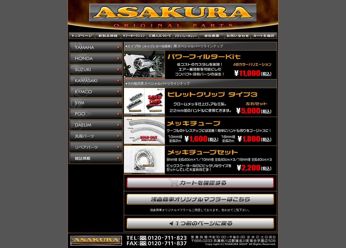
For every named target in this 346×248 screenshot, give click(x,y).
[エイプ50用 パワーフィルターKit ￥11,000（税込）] (219, 77)
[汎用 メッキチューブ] (144, 144)
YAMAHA (95, 47)
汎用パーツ (95, 136)
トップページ (82, 36)
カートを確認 (264, 36)
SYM (95, 103)
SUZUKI (95, 69)
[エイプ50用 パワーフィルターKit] (144, 77)
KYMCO (95, 92)
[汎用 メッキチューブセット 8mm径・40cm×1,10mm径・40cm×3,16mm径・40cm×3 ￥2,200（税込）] (219, 172)
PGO (95, 114)
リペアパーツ (95, 147)
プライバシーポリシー (186, 36)
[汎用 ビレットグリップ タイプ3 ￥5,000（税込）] (219, 114)
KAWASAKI (95, 80)
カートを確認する (200, 183)
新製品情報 (108, 36)
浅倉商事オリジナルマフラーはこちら (200, 199)
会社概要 (212, 36)
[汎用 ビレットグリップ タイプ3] (144, 115)
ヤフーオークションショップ (134, 36)
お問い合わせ (238, 36)
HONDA (95, 58)
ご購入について (160, 36)
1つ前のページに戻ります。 (200, 223)
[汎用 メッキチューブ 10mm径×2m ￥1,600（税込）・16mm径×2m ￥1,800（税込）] (219, 143)
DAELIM (95, 125)
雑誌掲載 (95, 158)
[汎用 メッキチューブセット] (144, 173)
